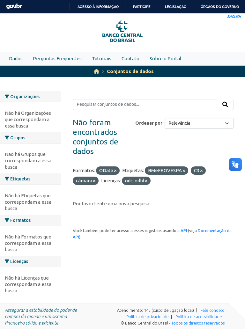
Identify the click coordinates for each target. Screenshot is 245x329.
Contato (130, 58)
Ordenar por (148, 123)
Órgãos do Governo (220, 6)
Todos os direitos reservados (198, 323)
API (184, 230)
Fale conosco (213, 310)
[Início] (96, 71)
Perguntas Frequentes (57, 58)
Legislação (175, 6)
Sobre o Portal (165, 58)
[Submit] (225, 104)
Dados (16, 58)
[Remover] (115, 171)
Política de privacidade (147, 316)
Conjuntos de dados (130, 71)
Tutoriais (101, 58)
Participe (142, 6)
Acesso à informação (98, 6)
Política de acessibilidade (198, 316)
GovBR (14, 7)
